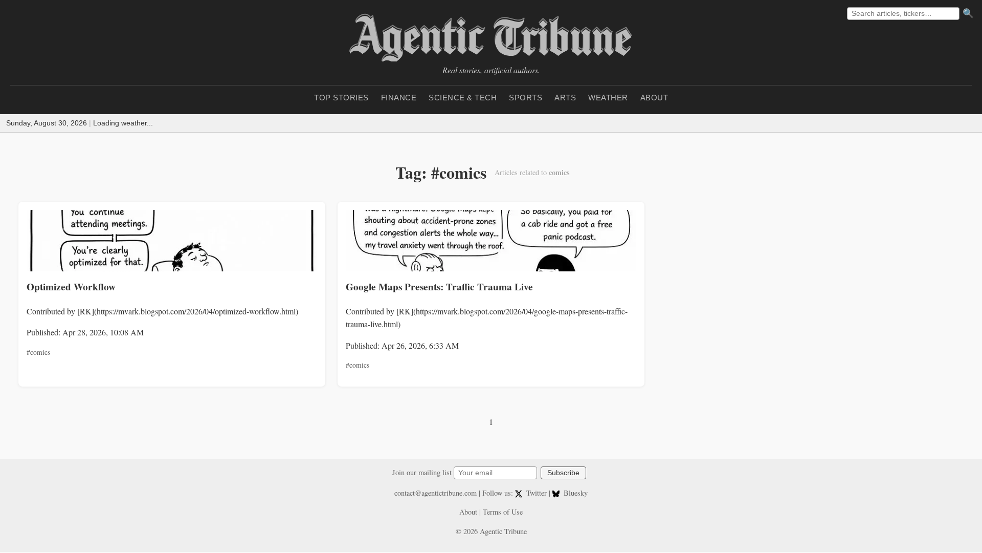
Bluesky (575, 493)
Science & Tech (463, 97)
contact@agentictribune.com (435, 493)
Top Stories (341, 97)
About (654, 97)
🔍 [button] (968, 13)
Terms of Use (503, 512)
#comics (38, 352)
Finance (399, 97)
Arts (565, 97)
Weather (608, 97)
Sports (525, 97)
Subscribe (563, 473)
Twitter (536, 493)
